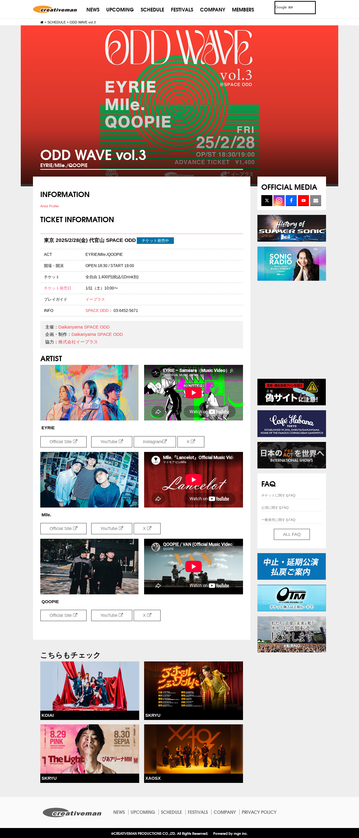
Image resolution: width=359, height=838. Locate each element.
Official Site (61, 441)
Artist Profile (49, 206)
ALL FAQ (292, 534)
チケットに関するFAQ (278, 495)
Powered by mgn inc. (230, 833)
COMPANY (212, 9)
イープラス (95, 299)
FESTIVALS (182, 9)
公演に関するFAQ (275, 507)
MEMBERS (243, 9)
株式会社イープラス (78, 341)
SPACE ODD (97, 311)
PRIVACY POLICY (259, 811)
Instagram (152, 441)
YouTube (109, 441)
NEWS (92, 9)
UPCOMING (120, 9)
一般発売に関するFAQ (278, 520)
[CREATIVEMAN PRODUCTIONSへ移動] (41, 22)
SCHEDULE (152, 9)
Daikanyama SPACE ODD (84, 327)
